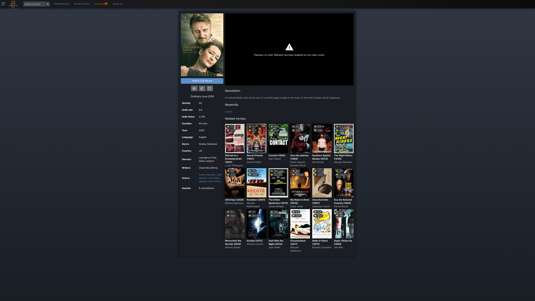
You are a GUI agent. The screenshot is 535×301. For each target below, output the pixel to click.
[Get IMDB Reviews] (194, 88)
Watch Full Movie (202, 80)
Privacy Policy (81, 3)
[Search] (47, 4)
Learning (99, 3)
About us (117, 3)
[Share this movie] (202, 88)
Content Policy (62, 3)
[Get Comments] (209, 88)
